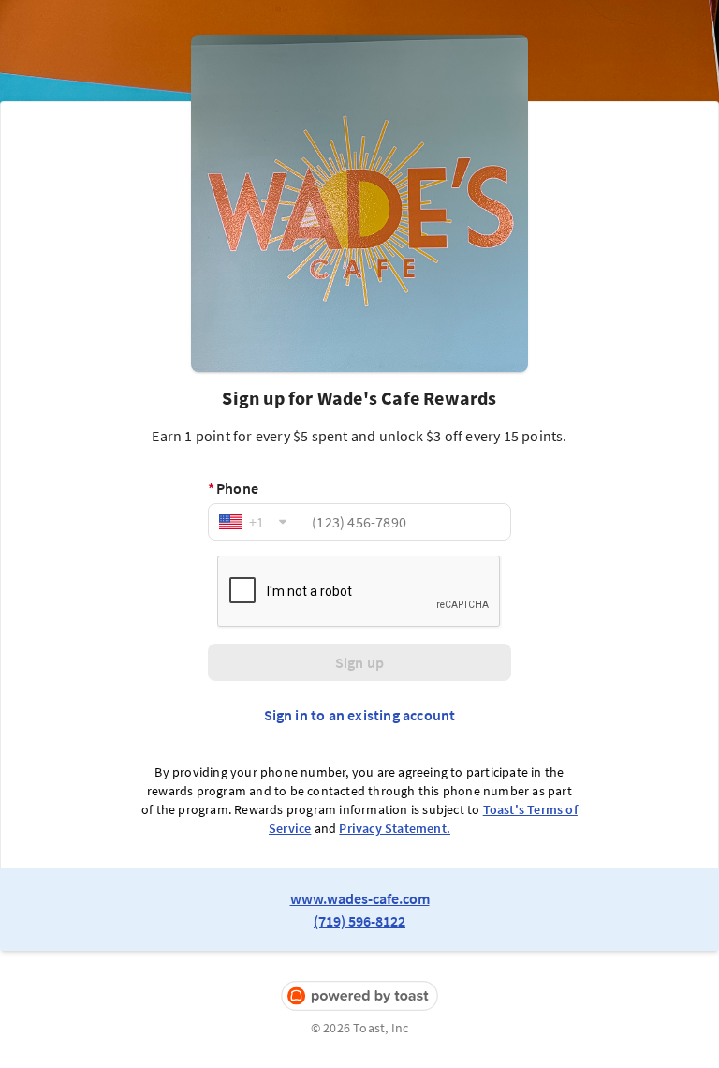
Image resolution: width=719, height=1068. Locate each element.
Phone (233, 488)
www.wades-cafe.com (360, 898)
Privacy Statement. (394, 828)
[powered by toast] (359, 996)
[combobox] (254, 522)
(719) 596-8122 (359, 921)
